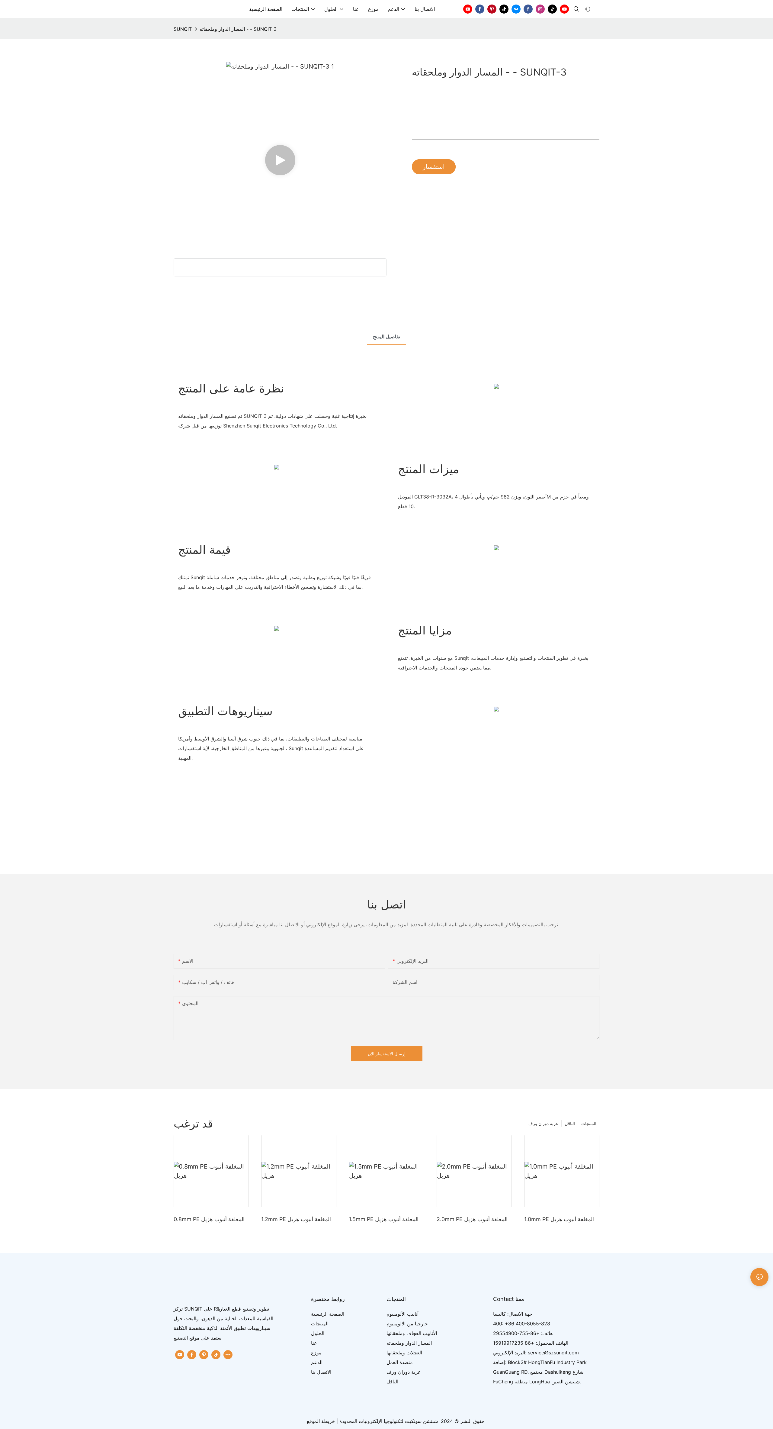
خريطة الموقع (321, 1421)
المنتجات (588, 1123)
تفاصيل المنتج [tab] (386, 337)
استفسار (434, 166)
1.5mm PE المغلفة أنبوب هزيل (384, 1219)
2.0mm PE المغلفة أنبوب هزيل (472, 1219)
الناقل (570, 1123)
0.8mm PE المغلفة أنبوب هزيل (209, 1219)
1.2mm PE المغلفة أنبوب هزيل (296, 1219)
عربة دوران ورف (543, 1123)
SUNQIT (183, 29)
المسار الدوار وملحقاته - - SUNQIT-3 (238, 29)
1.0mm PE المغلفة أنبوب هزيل (559, 1219)
